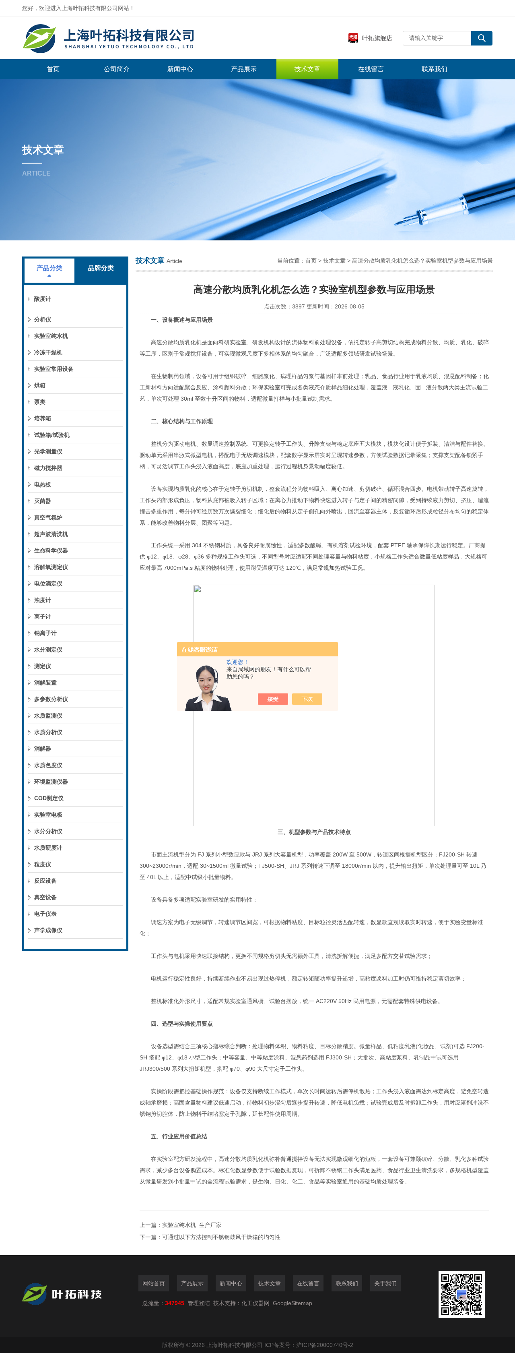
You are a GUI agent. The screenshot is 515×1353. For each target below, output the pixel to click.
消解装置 (45, 682)
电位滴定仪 (48, 583)
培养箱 (42, 418)
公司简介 (117, 69)
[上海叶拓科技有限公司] (143, 38)
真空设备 (45, 897)
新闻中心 (180, 69)
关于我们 (385, 1283)
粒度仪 (42, 864)
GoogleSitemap (292, 1303)
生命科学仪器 (51, 550)
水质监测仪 (48, 715)
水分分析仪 (48, 831)
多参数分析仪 (51, 699)
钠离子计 (45, 633)
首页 (53, 69)
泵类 (39, 402)
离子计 (42, 616)
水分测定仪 (48, 649)
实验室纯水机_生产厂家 (192, 1225)
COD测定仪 (49, 798)
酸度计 (42, 299)
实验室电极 (48, 814)
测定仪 (42, 666)
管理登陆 (198, 1303)
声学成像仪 (48, 930)
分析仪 (42, 319)
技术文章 (307, 69)
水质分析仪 (48, 732)
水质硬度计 (48, 847)
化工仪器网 (255, 1303)
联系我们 (434, 69)
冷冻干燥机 (48, 352)
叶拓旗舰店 (377, 38)
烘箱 (39, 385)
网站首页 (153, 1283)
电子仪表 (45, 913)
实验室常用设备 (54, 369)
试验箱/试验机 (52, 435)
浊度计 (42, 600)
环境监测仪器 (51, 781)
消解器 (42, 748)
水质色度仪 (48, 765)
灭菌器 (42, 501)
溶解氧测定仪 (51, 567)
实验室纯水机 (51, 336)
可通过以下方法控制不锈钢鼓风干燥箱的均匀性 (221, 1237)
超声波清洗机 (51, 534)
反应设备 (45, 880)
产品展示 (244, 69)
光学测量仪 (48, 451)
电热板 (42, 484)
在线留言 (371, 69)
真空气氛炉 (48, 517)
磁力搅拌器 (48, 468)
